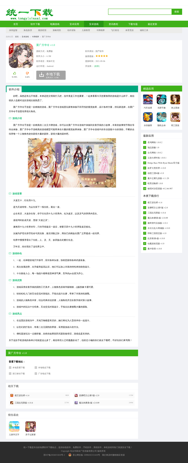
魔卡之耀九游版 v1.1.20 (158, 178)
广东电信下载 (44, 373)
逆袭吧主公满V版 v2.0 (89, 395)
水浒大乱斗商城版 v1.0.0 (159, 228)
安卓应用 (74, 24)
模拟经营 (42, 30)
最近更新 (152, 24)
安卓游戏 (94, 24)
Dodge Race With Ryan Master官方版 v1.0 (163, 162)
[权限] (97, 66)
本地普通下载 (18, 367)
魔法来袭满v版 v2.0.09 (89, 402)
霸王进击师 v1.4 (22, 395)
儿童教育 (86, 30)
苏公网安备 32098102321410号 (86, 454)
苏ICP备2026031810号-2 (54, 454)
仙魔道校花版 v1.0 (156, 243)
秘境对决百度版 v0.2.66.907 (160, 188)
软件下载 (35, 24)
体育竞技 (129, 30)
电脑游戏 (54, 24)
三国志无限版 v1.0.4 (24, 402)
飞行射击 (115, 30)
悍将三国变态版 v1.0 (157, 233)
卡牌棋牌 (100, 30)
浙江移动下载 (18, 373)
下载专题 (133, 24)
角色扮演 (28, 30)
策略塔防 (57, 30)
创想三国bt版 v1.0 (156, 173)
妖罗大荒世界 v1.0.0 (157, 168)
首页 (15, 24)
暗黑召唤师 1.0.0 (155, 183)
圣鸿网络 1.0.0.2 (155, 142)
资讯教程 (113, 24)
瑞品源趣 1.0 (153, 147)
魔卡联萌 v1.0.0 (155, 248)
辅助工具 (144, 30)
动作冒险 (71, 30)
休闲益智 (13, 30)
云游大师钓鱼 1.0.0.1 (157, 157)
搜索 (176, 11)
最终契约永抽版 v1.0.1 (158, 223)
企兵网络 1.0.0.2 (155, 152)
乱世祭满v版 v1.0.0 (156, 238)
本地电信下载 (44, 367)
